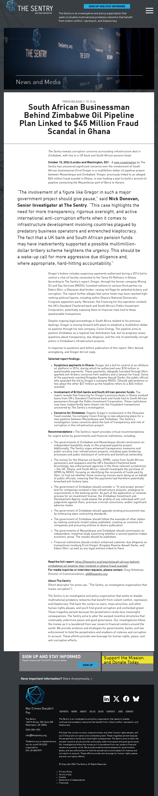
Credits (62, 777)
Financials (63, 783)
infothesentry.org (36, 735)
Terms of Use (65, 775)
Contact (110, 712)
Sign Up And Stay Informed (107, 6)
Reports (64, 712)
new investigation (125, 162)
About (83, 712)
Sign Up (88, 665)
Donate (129, 712)
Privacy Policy (65, 772)
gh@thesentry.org (97, 574)
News (74, 712)
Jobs (120, 712)
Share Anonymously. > (56, 678)
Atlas (92, 712)
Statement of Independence (72, 780)
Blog (100, 712)
